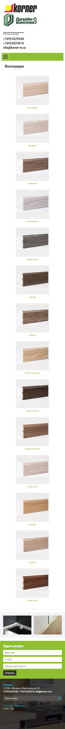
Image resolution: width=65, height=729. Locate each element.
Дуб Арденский (32, 183)
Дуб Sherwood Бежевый (32, 373)
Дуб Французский (32, 259)
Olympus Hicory (32, 487)
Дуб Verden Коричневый (32, 449)
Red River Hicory (32, 600)
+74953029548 (13, 39)
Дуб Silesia (32, 335)
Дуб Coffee (32, 297)
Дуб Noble (32, 562)
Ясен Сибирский (32, 108)
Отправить (10, 673)
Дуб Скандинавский (32, 221)
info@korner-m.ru (14, 47)
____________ (13, 30)
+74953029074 (13, 43)
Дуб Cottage (32, 524)
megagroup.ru (20, 705)
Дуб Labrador (33, 146)
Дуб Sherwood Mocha (32, 411)
